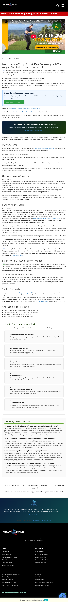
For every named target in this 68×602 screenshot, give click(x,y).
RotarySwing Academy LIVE (10, 585)
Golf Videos (5, 552)
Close (45, 600)
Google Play (47, 520)
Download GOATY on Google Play (23, 112)
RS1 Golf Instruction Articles (10, 560)
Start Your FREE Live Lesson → (34, 131)
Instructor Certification (42, 560)
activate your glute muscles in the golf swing (47, 218)
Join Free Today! (40, 552)
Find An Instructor (40, 563)
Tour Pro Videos (7, 554)
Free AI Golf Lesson (8, 565)
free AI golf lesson (43, 301)
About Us (38, 577)
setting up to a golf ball (24, 293)
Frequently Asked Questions (44, 582)
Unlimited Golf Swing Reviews (11, 574)
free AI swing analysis (18, 255)
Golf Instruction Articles (9, 557)
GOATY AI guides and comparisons (14, 592)
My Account (38, 574)
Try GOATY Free (34, 515)
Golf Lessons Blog (7, 563)
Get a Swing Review (8, 577)
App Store (37, 520)
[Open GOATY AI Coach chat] (62, 596)
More (41, 600)
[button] (63, 5)
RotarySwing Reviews (41, 554)
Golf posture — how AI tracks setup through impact (24, 108)
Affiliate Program (7, 580)
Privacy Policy (39, 580)
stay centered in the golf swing (44, 148)
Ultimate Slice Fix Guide (42, 585)
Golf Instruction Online (9, 582)
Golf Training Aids (40, 557)
